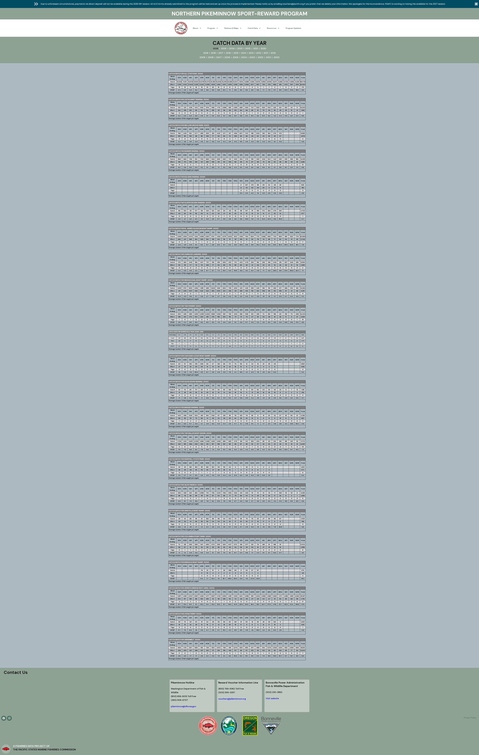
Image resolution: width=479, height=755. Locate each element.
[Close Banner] (476, 3)
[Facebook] (3, 718)
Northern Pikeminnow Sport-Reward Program (239, 13)
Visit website (272, 698)
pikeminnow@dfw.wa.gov (183, 706)
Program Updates (293, 28)
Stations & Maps (231, 28)
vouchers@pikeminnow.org (232, 698)
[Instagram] (9, 718)
